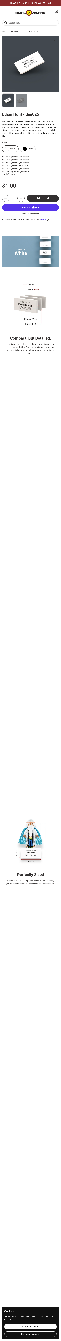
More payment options (30, 214)
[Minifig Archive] (29, 12)
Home (4, 31)
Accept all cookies (30, 1326)
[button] (56, 13)
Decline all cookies (30, 1334)
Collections (15, 31)
